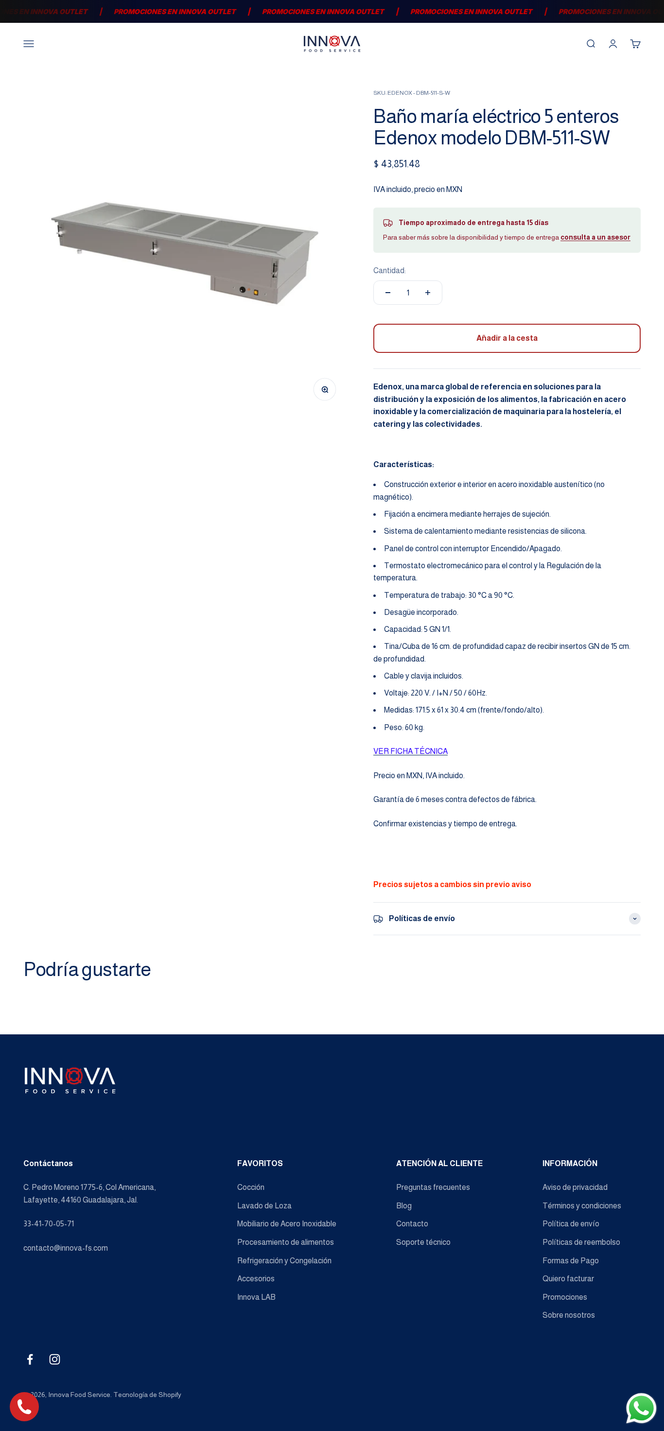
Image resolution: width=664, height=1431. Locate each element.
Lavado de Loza (264, 1206)
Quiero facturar (568, 1278)
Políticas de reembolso (581, 1242)
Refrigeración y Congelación (284, 1260)
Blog (404, 1206)
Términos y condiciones (581, 1206)
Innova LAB (256, 1297)
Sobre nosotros (568, 1315)
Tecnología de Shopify (147, 1394)
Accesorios (256, 1278)
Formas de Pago (570, 1260)
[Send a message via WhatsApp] (641, 1408)
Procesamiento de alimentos (285, 1242)
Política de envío (570, 1224)
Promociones (564, 1297)
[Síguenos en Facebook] (29, 1359)
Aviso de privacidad (575, 1187)
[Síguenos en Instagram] (54, 1359)
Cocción (250, 1187)
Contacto (412, 1224)
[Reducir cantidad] (388, 292)
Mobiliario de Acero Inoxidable (286, 1224)
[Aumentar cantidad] (428, 292)
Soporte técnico (423, 1242)
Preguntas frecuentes (433, 1187)
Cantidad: (389, 270)
